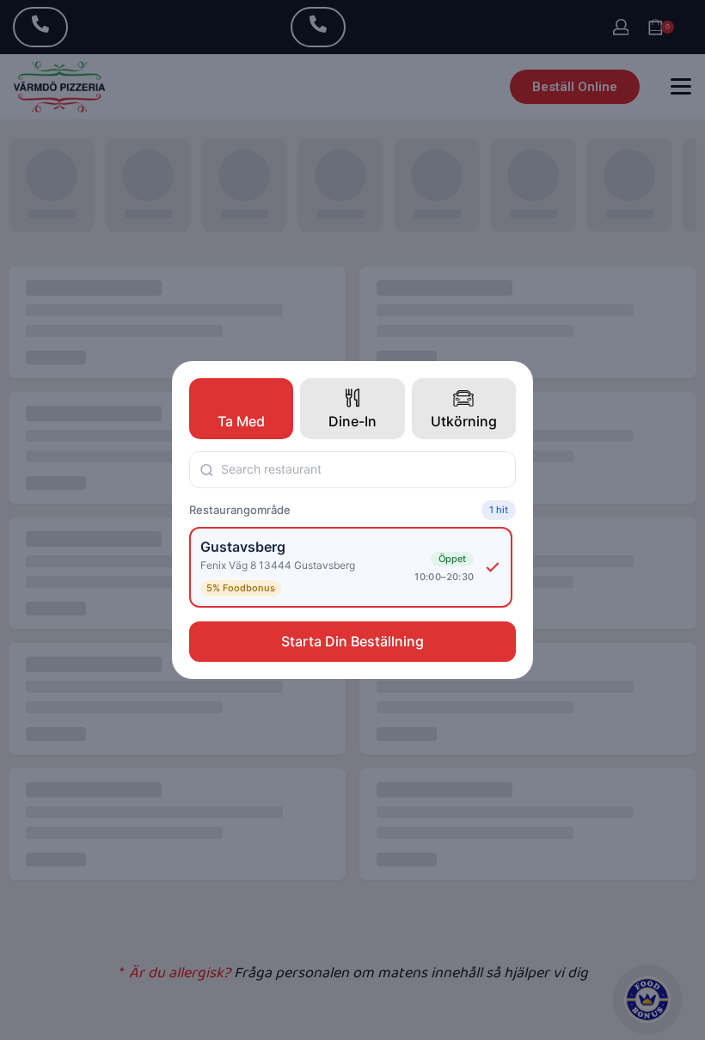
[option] (350, 567)
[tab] (241, 408)
